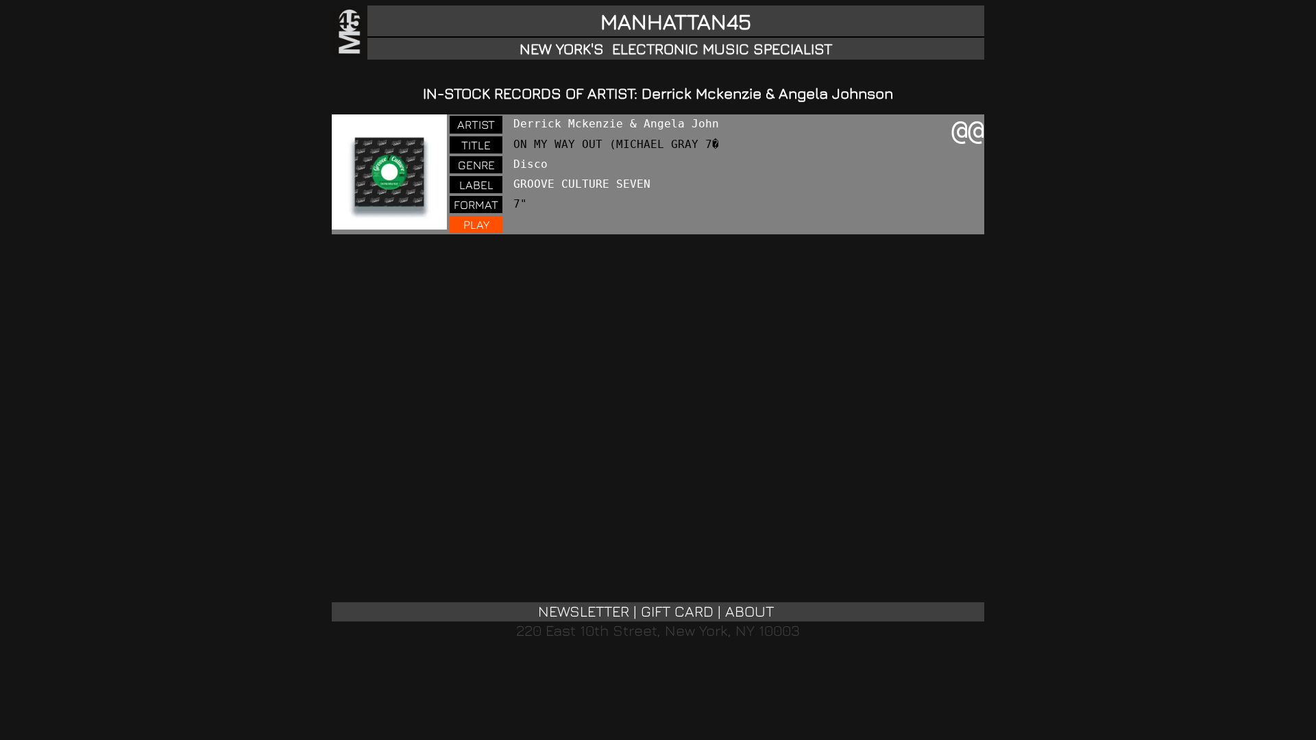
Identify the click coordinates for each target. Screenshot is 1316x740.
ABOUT (749, 611)
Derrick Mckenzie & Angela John (616, 123)
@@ (967, 130)
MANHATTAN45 (675, 21)
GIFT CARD (677, 611)
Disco (530, 164)
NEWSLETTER (583, 611)
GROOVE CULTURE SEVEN (581, 183)
